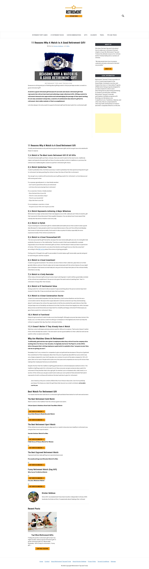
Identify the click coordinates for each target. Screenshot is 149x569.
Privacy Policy (92, 561)
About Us (108, 69)
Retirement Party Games (40, 35)
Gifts (85, 35)
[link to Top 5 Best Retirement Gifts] (42, 522)
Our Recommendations (74, 35)
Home (41, 561)
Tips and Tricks (112, 35)
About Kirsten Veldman (79, 561)
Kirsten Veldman (58, 46)
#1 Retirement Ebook (57, 35)
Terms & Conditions (103, 561)
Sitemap (113, 561)
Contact (47, 561)
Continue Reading (42, 548)
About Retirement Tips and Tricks (61, 561)
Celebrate (93, 35)
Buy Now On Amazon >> (36, 411)
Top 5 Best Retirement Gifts (42, 535)
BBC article (41, 249)
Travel (102, 35)
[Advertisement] (108, 123)
